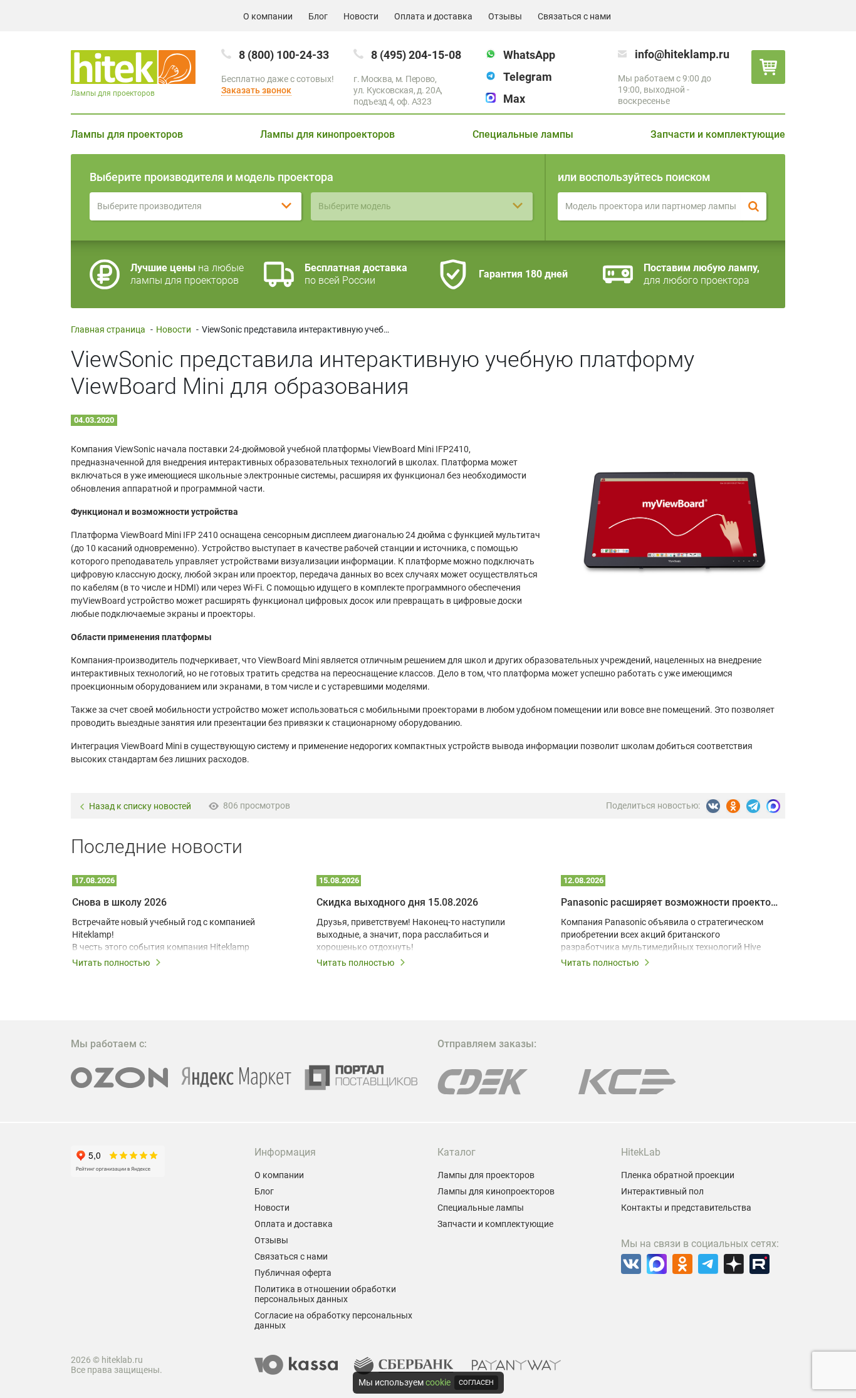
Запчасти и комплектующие (717, 134)
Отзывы (505, 16)
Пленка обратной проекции (677, 1175)
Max (514, 98)
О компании (268, 16)
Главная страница (108, 329)
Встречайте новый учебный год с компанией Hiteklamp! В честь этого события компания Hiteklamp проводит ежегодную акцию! (163, 935)
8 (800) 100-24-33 (284, 54)
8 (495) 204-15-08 (416, 54)
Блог (318, 16)
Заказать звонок (256, 90)
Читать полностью (111, 963)
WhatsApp (529, 54)
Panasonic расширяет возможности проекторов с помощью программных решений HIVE (669, 902)
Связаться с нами (574, 16)
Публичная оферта (292, 1273)
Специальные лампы (522, 134)
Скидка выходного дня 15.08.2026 (397, 902)
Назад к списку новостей (140, 806)
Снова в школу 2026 (119, 902)
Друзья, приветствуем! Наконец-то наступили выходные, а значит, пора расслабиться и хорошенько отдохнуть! (410, 934)
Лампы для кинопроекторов (327, 134)
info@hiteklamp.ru (682, 54)
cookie (438, 1382)
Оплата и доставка (433, 16)
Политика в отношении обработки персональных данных (325, 1294)
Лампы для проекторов (127, 134)
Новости (360, 16)
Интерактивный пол (662, 1191)
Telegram (527, 76)
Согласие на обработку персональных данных (333, 1320)
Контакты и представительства (686, 1208)
